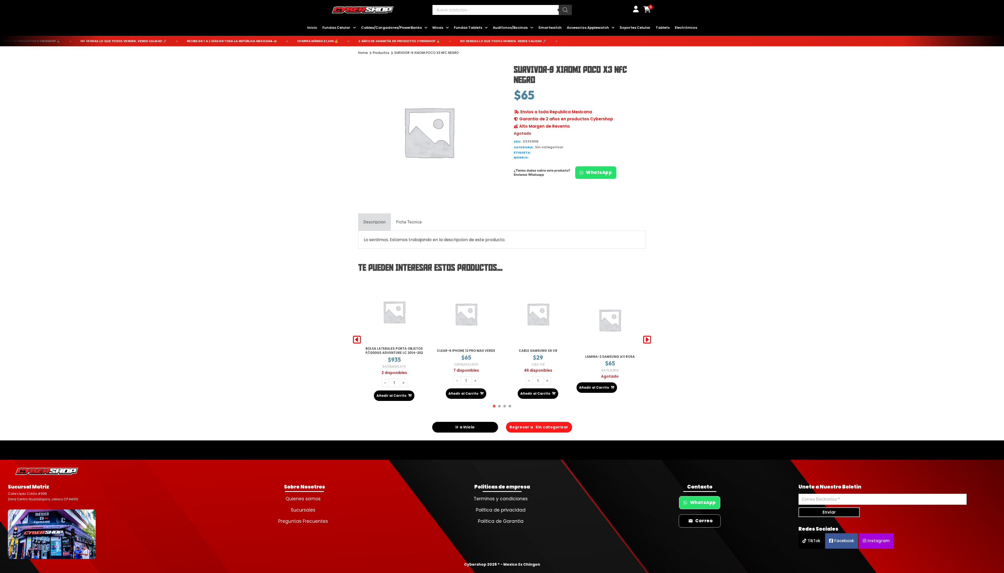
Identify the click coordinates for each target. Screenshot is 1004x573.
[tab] (374, 222)
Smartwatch (550, 27)
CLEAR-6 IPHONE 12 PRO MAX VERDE (394, 348)
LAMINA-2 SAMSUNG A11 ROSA (538, 354)
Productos (381, 52)
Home (363, 52)
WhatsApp (599, 172)
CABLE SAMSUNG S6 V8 (466, 348)
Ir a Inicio (465, 422)
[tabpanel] (502, 239)
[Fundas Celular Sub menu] (354, 28)
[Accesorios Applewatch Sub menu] (613, 28)
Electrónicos (686, 27)
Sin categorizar (549, 147)
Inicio (312, 27)
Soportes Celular (635, 27)
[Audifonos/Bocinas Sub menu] (531, 28)
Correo (704, 516)
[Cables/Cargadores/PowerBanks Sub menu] (425, 28)
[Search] (565, 10)
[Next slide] (647, 337)
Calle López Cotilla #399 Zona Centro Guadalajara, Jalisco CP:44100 (43, 492)
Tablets (663, 27)
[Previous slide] (356, 337)
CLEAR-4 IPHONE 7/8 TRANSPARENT (609, 352)
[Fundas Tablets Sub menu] (486, 28)
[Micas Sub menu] (447, 28)
